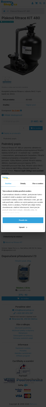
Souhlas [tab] (8, 183)
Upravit (21, 227)
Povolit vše (23, 220)
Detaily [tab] (23, 183)
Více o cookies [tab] (37, 183)
